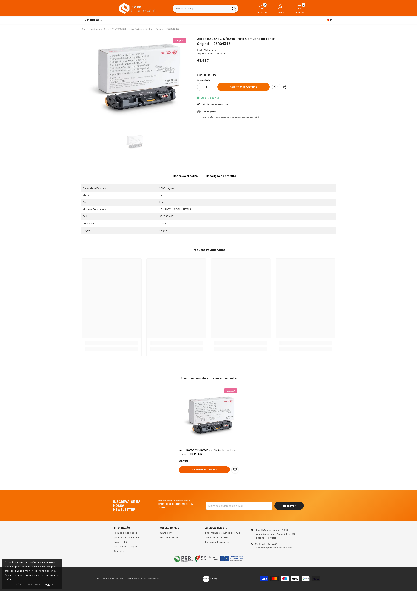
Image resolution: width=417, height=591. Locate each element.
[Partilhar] (283, 87)
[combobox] (201, 9)
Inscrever (289, 506)
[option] (134, 80)
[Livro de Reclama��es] (211, 578)
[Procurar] (205, 9)
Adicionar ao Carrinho (243, 86)
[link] (111, 343)
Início (83, 29)
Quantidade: (203, 80)
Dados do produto (185, 176)
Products (95, 29)
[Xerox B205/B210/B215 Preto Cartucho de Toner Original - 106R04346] (208, 417)
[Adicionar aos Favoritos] (276, 87)
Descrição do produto (221, 176)
